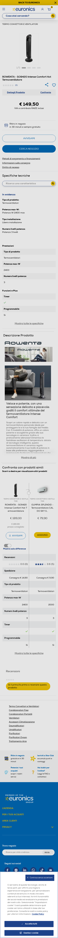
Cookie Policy (38, 914)
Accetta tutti (31, 924)
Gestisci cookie (31, 933)
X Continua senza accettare (39, 878)
